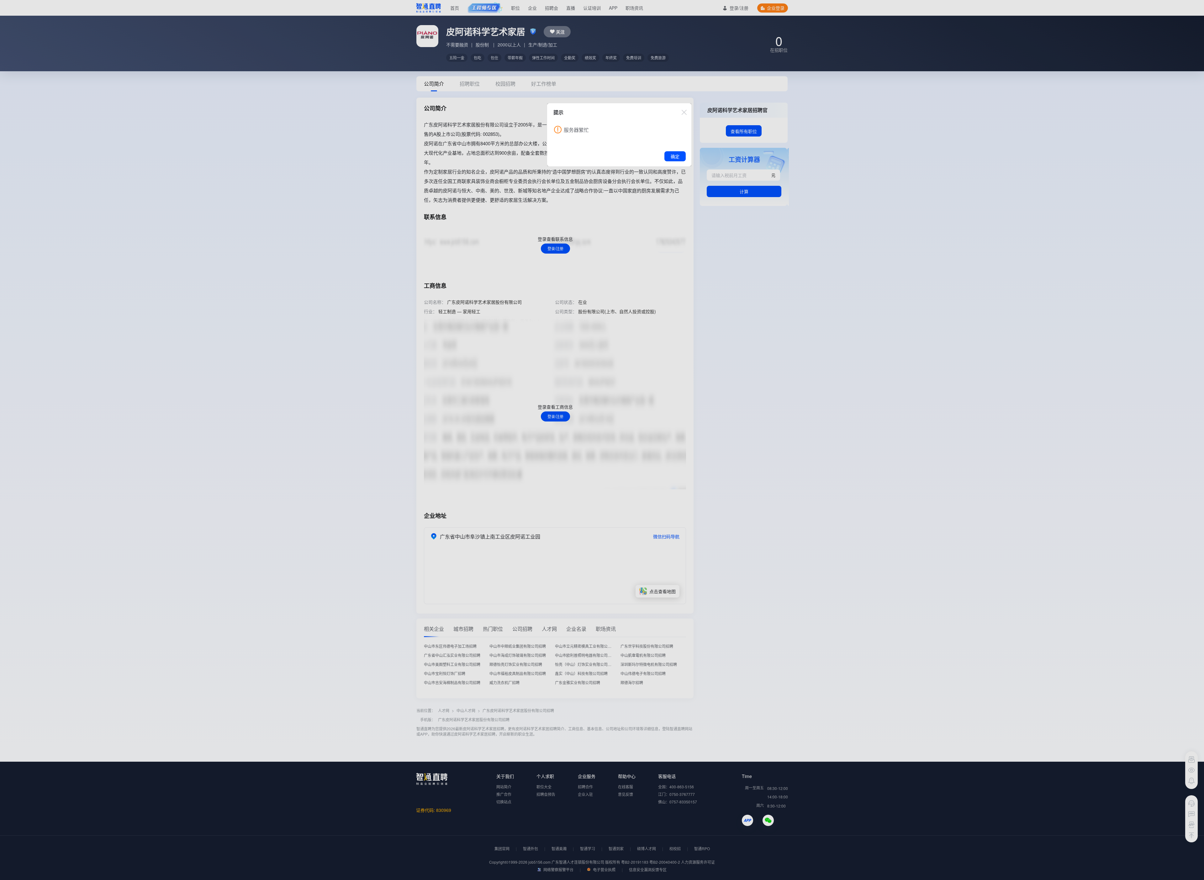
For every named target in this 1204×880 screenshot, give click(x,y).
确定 (675, 156)
